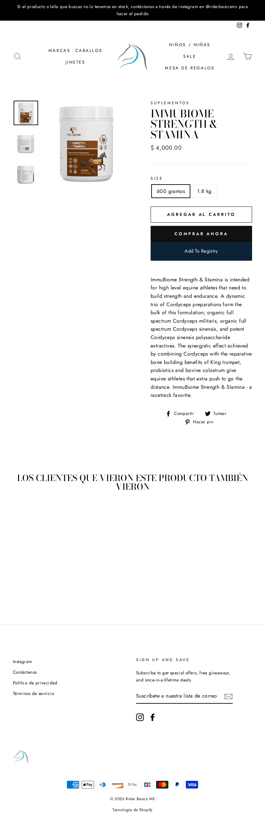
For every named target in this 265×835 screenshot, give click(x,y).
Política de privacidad (35, 682)
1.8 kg (204, 191)
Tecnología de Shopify (132, 810)
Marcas (59, 50)
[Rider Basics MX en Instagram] (140, 717)
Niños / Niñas (189, 45)
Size (157, 178)
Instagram (22, 661)
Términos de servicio (33, 693)
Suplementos (170, 103)
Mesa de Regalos (189, 68)
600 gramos (171, 191)
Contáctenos (25, 672)
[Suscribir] (228, 696)
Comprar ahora (201, 234)
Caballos (88, 50)
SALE (189, 56)
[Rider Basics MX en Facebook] (152, 717)
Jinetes (75, 62)
